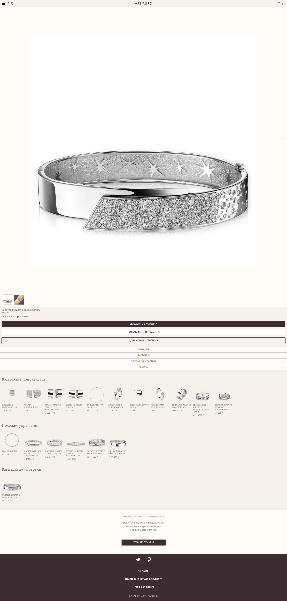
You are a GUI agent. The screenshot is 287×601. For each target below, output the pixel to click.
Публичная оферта (143, 587)
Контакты (143, 571)
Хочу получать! (143, 542)
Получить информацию (144, 332)
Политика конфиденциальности (143, 579)
